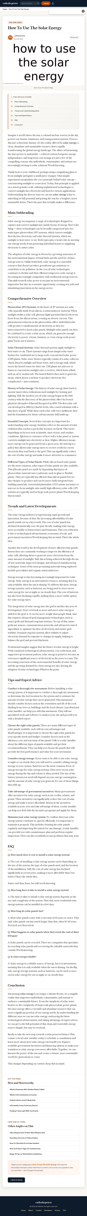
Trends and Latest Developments (26, 111)
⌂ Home (46, 3)
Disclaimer (48, 1210)
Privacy (57, 1210)
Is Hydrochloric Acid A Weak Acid (22, 1100)
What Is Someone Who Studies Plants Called (27, 1089)
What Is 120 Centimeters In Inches (23, 1095)
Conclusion (18, 125)
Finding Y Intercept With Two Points (24, 1111)
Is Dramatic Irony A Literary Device (24, 1105)
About (30, 1210)
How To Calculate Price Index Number (24, 1143)
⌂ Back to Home (16, 1180)
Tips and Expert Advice (22, 115)
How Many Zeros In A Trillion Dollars (24, 1138)
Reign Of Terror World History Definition (26, 1154)
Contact (38, 1210)
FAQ (16, 120)
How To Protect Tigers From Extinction (25, 1149)
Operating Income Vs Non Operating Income (27, 1132)
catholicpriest (10, 3)
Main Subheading (20, 102)
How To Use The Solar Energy (45, 1165)
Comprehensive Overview (24, 106)
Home (23, 1210)
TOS (64, 1210)
